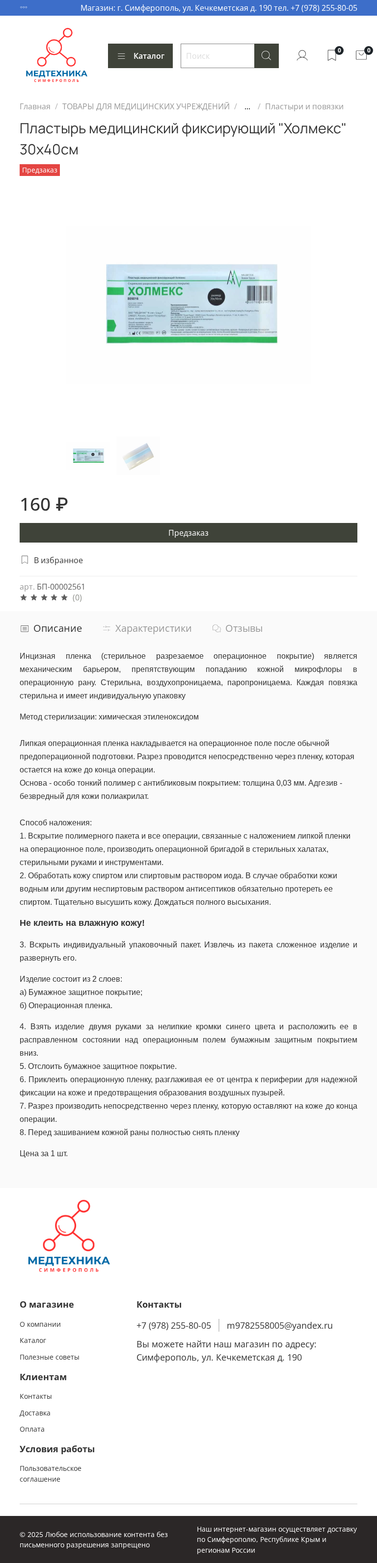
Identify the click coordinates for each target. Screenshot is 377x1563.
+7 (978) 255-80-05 (173, 1325)
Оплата (32, 1429)
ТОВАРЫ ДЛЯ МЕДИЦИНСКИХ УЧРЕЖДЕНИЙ (146, 106)
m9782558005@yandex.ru (280, 1325)
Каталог (149, 55)
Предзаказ (188, 532)
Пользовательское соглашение (50, 1474)
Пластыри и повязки (304, 106)
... (247, 106)
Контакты (36, 1396)
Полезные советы (50, 1357)
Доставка (35, 1412)
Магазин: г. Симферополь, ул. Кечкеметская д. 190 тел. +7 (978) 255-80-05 (219, 7)
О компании (40, 1324)
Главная (35, 106)
